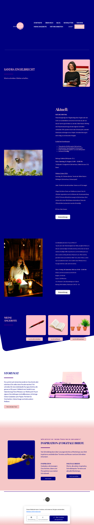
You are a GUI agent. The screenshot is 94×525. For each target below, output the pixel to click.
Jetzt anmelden (73, 476)
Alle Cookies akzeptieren (59, 518)
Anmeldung (62, 217)
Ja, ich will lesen (55, 339)
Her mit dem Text (11, 407)
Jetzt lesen (48, 478)
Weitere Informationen (33, 511)
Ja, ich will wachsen (78, 339)
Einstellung (32, 520)
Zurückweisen (43, 520)
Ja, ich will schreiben (34, 339)
